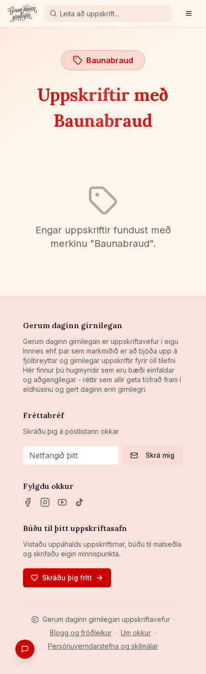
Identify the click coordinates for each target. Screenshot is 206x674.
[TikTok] (79, 502)
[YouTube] (62, 502)
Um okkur (136, 633)
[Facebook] (28, 502)
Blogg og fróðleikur (81, 633)
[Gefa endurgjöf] (24, 649)
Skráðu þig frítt (67, 578)
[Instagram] (45, 502)
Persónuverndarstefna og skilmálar (103, 646)
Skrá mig (160, 455)
